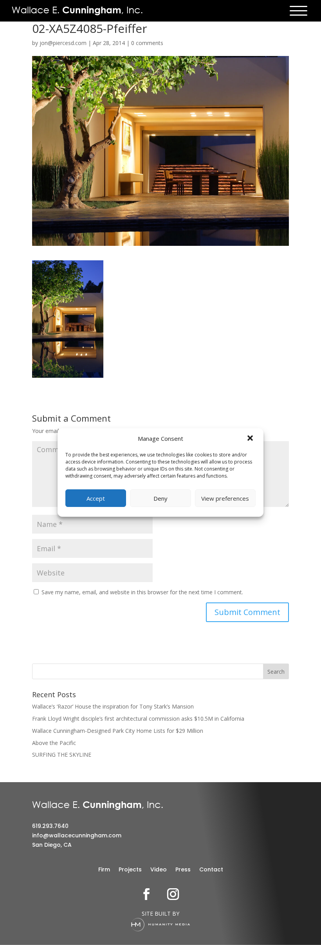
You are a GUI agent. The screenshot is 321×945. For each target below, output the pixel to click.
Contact (211, 870)
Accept (96, 498)
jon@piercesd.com (63, 43)
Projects (130, 870)
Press (183, 870)
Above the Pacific (54, 743)
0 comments (147, 43)
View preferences (225, 498)
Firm (104, 870)
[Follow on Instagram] (173, 894)
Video (158, 870)
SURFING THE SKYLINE (61, 754)
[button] (251, 439)
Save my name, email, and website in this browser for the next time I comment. (142, 592)
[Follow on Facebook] (146, 894)
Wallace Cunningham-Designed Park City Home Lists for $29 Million (117, 730)
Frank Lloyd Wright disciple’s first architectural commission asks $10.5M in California (138, 718)
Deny (160, 498)
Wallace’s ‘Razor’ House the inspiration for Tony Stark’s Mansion (113, 706)
